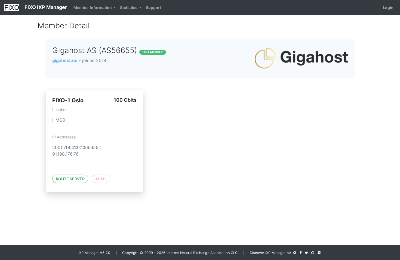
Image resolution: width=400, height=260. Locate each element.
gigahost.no (65, 60)
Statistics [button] (129, 7)
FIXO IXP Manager (45, 7)
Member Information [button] (93, 7)
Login (388, 7)
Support (153, 7)
